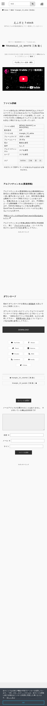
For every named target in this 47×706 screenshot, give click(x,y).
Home (6, 10)
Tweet (16, 348)
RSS (32, 354)
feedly (32, 359)
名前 (7, 435)
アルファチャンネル (22, 225)
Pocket (16, 354)
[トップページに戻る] (42, 4)
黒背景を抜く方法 (23, 318)
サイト (6, 446)
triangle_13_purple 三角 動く (23, 383)
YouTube (16, 342)
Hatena (32, 348)
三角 (30, 160)
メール (6, 441)
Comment (16, 359)
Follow (24, 365)
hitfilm (23, 160)
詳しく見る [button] (11, 698)
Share (32, 342)
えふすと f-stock (23, 22)
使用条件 (31, 304)
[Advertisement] (23, 256)
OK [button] (23, 702)
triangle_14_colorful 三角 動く (23, 378)
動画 (12, 10)
